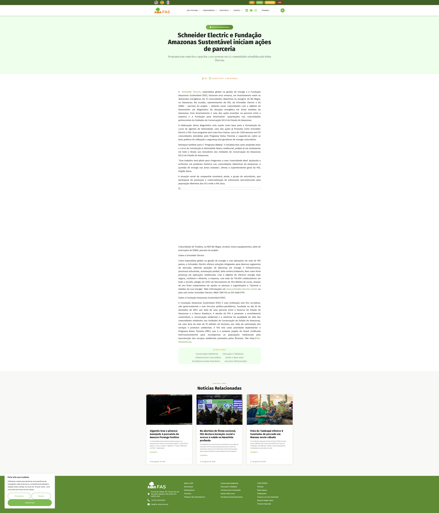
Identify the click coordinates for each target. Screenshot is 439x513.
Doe (251, 2)
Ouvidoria (270, 2)
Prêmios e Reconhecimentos (194, 497)
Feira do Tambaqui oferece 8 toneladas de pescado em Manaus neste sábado (266, 434)
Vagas (259, 2)
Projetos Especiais (264, 504)
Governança (188, 487)
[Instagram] (255, 10)
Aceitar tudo (29, 503)
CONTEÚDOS (224, 10)
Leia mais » (154, 452)
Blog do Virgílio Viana (265, 500)
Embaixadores (189, 490)
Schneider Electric (191, 92)
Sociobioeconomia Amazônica (206, 361)
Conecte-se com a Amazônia (267, 497)
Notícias (260, 487)
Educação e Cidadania (233, 354)
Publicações (261, 493)
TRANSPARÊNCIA (209, 10)
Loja (279, 2)
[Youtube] (251, 10)
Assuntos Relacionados (220, 27)
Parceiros (187, 493)
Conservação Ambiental (207, 354)
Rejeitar (41, 496)
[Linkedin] (246, 10)
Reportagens (262, 490)
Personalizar (19, 496)
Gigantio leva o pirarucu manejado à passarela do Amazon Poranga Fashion (164, 434)
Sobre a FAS (188, 483)
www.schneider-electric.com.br (241, 289)
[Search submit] (283, 10)
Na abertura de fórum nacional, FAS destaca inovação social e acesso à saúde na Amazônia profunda (218, 435)
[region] (30, 490)
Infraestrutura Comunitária (208, 357)
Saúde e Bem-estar (234, 357)
